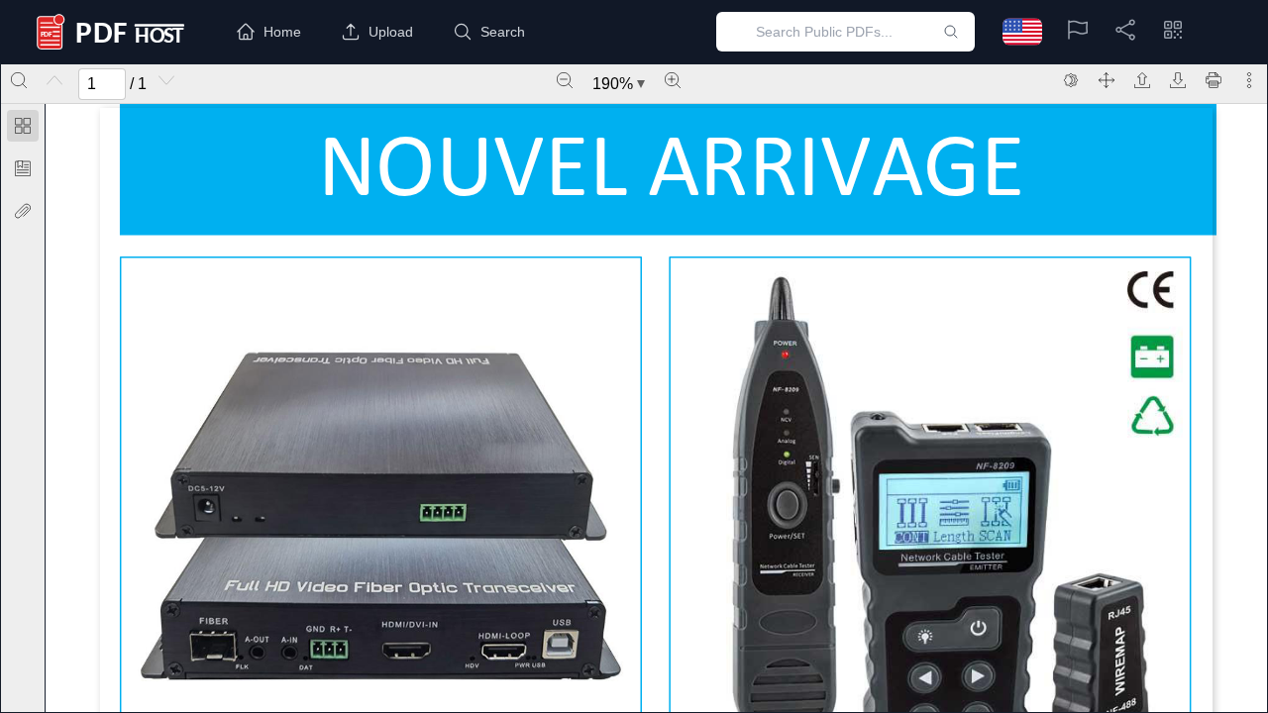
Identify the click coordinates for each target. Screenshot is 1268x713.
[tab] (23, 129)
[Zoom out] (565, 80)
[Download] (1178, 80)
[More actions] (1249, 80)
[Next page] (166, 80)
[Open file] (1142, 80)
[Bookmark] (23, 168)
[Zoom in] (672, 80)
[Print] (1213, 80)
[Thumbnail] (23, 126)
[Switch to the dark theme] (1071, 80)
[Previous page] (54, 80)
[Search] (19, 80)
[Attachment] (23, 211)
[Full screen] (1106, 80)
